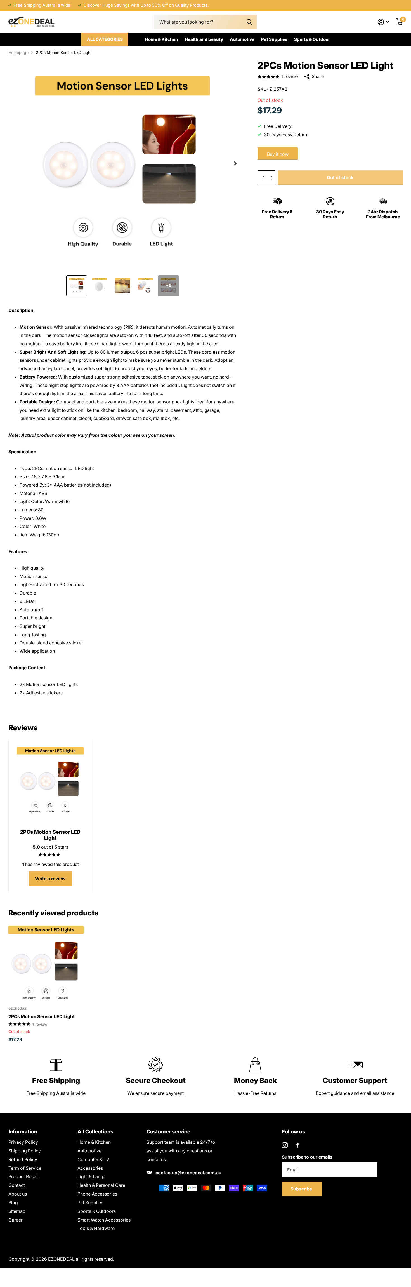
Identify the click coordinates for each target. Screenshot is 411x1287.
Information (22, 1132)
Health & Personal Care (101, 1185)
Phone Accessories (97, 1194)
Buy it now (278, 154)
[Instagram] (285, 1145)
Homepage (18, 52)
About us (17, 1194)
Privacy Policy (23, 1142)
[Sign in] (383, 22)
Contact (16, 1185)
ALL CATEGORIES (105, 39)
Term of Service (24, 1168)
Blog (13, 1202)
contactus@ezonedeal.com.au (188, 1172)
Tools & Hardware (96, 1228)
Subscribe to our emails (307, 1157)
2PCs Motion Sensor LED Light (41, 1016)
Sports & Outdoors (96, 1211)
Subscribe (301, 1189)
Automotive (242, 39)
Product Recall (23, 1176)
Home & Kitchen (161, 39)
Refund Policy (22, 1159)
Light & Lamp (91, 1176)
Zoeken (249, 22)
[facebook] (297, 1145)
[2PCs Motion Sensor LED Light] (46, 963)
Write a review (50, 878)
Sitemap (16, 1211)
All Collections (95, 1132)
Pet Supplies (274, 39)
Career (15, 1220)
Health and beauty (204, 39)
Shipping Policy (24, 1151)
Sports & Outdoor (312, 39)
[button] (235, 163)
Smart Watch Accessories (104, 1220)
